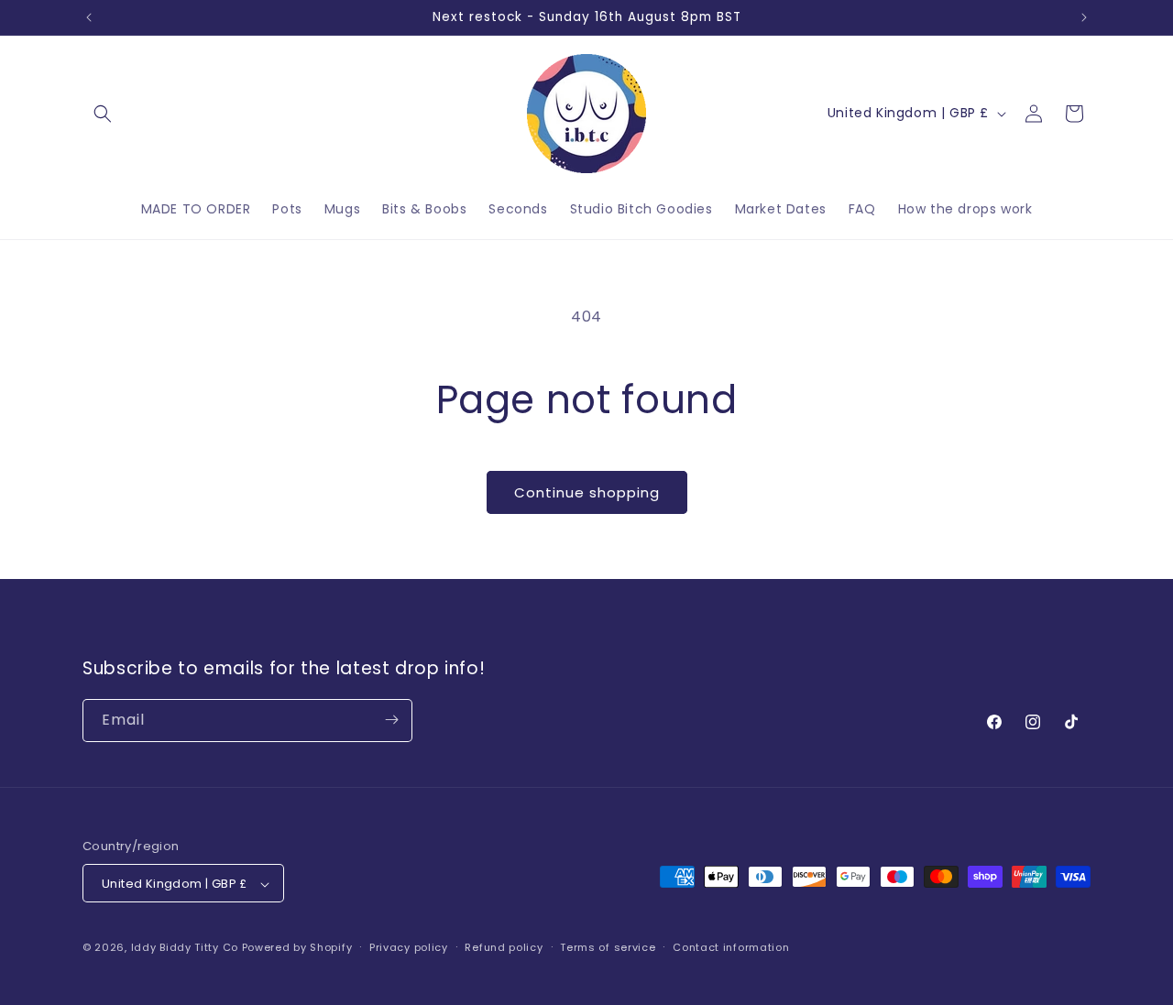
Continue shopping (587, 492)
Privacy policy (408, 947)
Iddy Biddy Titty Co (184, 948)
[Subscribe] (391, 719)
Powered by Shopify (297, 948)
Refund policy (504, 947)
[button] (102, 113)
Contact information (731, 947)
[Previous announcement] (89, 17)
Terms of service (607, 947)
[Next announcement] (1084, 17)
